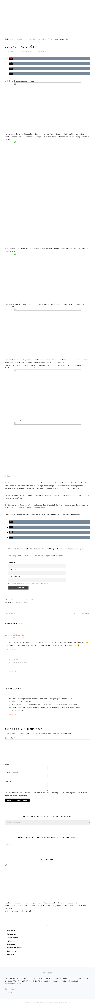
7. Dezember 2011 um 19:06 (14, 638)
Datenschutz (11, 934)
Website (8, 781)
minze (18, 602)
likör (13, 602)
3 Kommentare (41, 51)
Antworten (10, 649)
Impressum (11, 941)
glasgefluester (14, 660)
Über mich (10, 954)
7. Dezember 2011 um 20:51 (18, 662)
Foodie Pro (44, 1003)
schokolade (24, 602)
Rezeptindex (11, 951)
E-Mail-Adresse (14, 576)
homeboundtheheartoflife (14, 635)
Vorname (11, 562)
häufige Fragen (12, 937)
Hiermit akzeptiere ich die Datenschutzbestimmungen (30, 584)
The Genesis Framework (60, 1003)
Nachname (12, 569)
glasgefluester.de (47, 16)
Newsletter (11, 944)
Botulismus (11, 931)
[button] (11, 59)
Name (7, 764)
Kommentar (10, 738)
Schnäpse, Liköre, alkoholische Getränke (23, 600)
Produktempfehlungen (15, 948)
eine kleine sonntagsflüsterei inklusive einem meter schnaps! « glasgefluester (38, 699)
